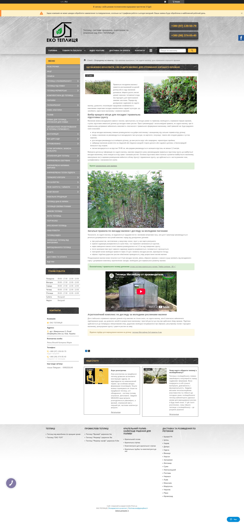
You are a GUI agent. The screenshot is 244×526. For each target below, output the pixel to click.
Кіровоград (168, 496)
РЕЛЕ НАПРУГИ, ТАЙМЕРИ (58, 187)
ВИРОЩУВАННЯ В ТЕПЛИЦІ (59, 247)
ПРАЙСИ (50, 76)
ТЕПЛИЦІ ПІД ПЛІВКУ (56, 86)
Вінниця (167, 453)
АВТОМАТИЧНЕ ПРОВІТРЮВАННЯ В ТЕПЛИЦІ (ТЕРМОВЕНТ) (61, 128)
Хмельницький (170, 470)
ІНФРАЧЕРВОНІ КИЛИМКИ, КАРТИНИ (58, 166)
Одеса (166, 450)
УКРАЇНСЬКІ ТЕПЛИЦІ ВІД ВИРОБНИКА (58, 241)
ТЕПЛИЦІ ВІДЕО (54, 235)
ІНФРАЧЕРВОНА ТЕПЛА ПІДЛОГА (61, 173)
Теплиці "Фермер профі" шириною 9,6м (102, 441)
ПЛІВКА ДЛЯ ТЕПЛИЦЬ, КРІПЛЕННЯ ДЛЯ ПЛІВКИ (57, 121)
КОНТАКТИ (140, 50)
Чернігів (167, 490)
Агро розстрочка (118, 370)
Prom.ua (134, 506)
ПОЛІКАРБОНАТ (54, 105)
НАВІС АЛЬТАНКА (54, 110)
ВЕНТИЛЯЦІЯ (52, 134)
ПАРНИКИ (51, 100)
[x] (89, 351)
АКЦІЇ (49, 71)
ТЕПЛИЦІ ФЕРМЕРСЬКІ (57, 91)
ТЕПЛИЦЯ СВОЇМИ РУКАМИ (59, 206)
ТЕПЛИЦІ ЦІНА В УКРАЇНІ (57, 202)
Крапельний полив (132, 439)
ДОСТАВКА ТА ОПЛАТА (119, 50)
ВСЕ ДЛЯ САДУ (53, 139)
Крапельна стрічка (132, 443)
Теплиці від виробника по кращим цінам (63, 434)
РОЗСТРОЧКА (53, 67)
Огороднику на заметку (104, 60)
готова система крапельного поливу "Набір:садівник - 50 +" (153, 267)
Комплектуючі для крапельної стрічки (140, 446)
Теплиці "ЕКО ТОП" (55, 437)
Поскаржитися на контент (117, 508)
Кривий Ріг (168, 437)
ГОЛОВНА (52, 50)
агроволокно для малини (106, 166)
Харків (166, 443)
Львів (166, 480)
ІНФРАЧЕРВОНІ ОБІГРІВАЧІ (58, 161)
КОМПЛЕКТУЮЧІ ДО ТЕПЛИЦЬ (60, 95)
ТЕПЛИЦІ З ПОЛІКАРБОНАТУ (59, 81)
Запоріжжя (168, 460)
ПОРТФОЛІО (52, 221)
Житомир (168, 463)
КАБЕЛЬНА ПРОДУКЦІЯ (57, 197)
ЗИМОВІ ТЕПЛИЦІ (54, 211)
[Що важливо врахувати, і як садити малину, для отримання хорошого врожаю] (98, 87)
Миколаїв (168, 483)
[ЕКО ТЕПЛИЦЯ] (62, 31)
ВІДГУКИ (50, 262)
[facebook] (86, 351)
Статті (89, 60)
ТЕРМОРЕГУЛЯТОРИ (56, 177)
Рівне (166, 493)
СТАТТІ (50, 252)
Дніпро (166, 447)
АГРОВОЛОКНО (53, 144)
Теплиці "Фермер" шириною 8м (99, 437)
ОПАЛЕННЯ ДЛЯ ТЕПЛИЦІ (58, 156)
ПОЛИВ (50, 115)
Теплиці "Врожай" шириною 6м (99, 434)
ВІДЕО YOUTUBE (97, 50)
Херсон (167, 457)
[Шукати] (192, 50)
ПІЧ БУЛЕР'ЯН (53, 182)
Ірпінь (166, 440)
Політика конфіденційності (138, 508)
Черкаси (167, 476)
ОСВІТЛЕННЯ (53, 192)
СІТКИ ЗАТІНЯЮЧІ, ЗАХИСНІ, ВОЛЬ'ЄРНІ (59, 149)
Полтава (167, 473)
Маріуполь (168, 486)
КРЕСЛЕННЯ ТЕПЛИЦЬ (57, 226)
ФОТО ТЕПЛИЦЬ (54, 216)
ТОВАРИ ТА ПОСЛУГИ (72, 50)
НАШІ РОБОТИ (53, 230)
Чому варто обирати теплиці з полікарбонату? (183, 371)
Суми (166, 466)
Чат (235, 519)
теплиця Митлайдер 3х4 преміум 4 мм (147, 332)
